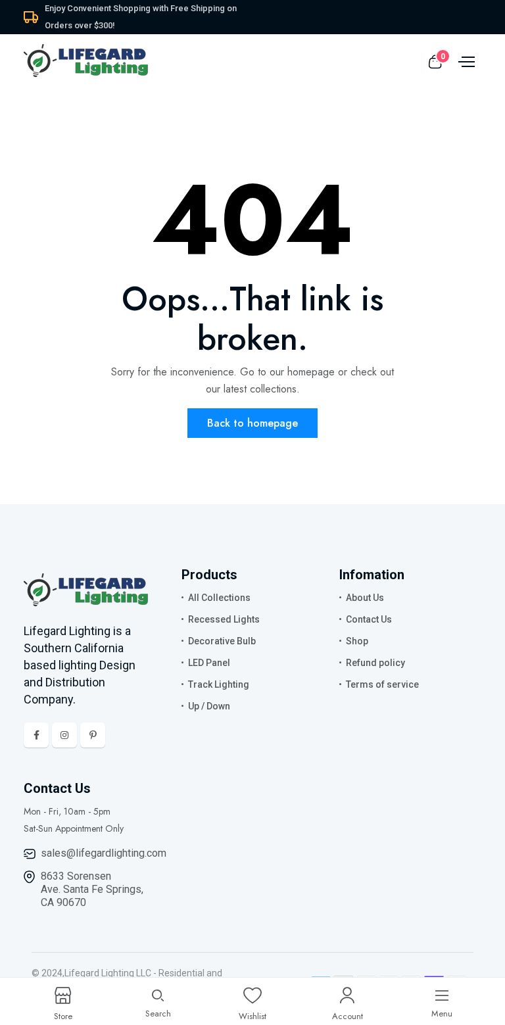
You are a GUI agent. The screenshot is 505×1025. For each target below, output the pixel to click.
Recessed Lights (224, 619)
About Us (365, 597)
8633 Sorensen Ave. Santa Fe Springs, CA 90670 (92, 889)
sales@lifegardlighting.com (103, 853)
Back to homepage (252, 423)
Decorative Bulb (222, 641)
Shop (357, 641)
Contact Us (369, 619)
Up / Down (209, 706)
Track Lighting (218, 684)
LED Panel (209, 662)
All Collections (219, 597)
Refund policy (375, 662)
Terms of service (382, 684)
